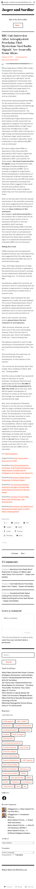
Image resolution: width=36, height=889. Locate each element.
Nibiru (29, 778)
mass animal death (10, 773)
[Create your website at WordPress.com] (18, 2)
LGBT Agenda (27, 760)
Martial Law (24, 769)
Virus (18, 786)
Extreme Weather (9, 747)
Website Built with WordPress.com (14, 870)
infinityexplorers (11, 454)
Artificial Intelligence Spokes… (19, 833)
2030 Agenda (8, 721)
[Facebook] (4, 798)
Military (23, 773)
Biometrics (7, 726)
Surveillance (27, 782)
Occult (5, 782)
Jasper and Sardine (18, 9)
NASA (16, 60)
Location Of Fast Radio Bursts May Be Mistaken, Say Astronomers (15, 499)
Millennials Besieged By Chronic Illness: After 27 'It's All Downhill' (17, 704)
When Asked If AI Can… (16, 820)
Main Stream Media (8, 60)
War (25, 786)
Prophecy (15, 782)
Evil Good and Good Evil (12, 743)
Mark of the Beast (10, 769)
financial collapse (9, 752)
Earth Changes (18, 734)
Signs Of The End (8, 690)
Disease (6, 734)
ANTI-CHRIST (22, 721)
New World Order (17, 778)
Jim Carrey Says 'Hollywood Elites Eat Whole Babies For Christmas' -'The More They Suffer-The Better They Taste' (17, 685)
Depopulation (25, 730)
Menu (17, 25)
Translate (19, 855)
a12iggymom (13, 809)
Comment (27, 632)
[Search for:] (18, 655)
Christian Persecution (23, 726)
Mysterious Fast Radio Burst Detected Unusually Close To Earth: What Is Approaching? (17, 509)
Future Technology (10, 756)
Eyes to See (24, 747)
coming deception (21, 57)
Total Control (8, 786)
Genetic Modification (11, 760)
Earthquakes (8, 739)
